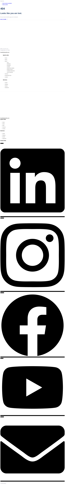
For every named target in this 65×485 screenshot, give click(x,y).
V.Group (8, 66)
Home (3, 122)
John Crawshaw (10, 72)
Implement (7, 87)
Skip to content (5, 4)
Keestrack (9, 65)
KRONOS (9, 63)
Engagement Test (8, 75)
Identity (6, 85)
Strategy (6, 84)
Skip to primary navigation (7, 3)
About (6, 59)
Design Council (10, 69)
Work (6, 61)
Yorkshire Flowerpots (11, 70)
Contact (3, 128)
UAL (8, 62)
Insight (6, 82)
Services (6, 73)
